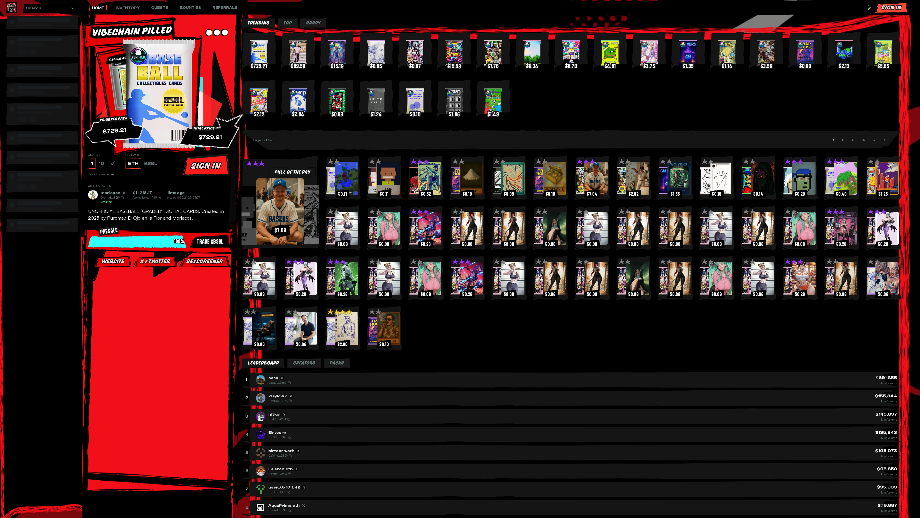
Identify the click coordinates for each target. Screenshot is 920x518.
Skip (160, 311)
